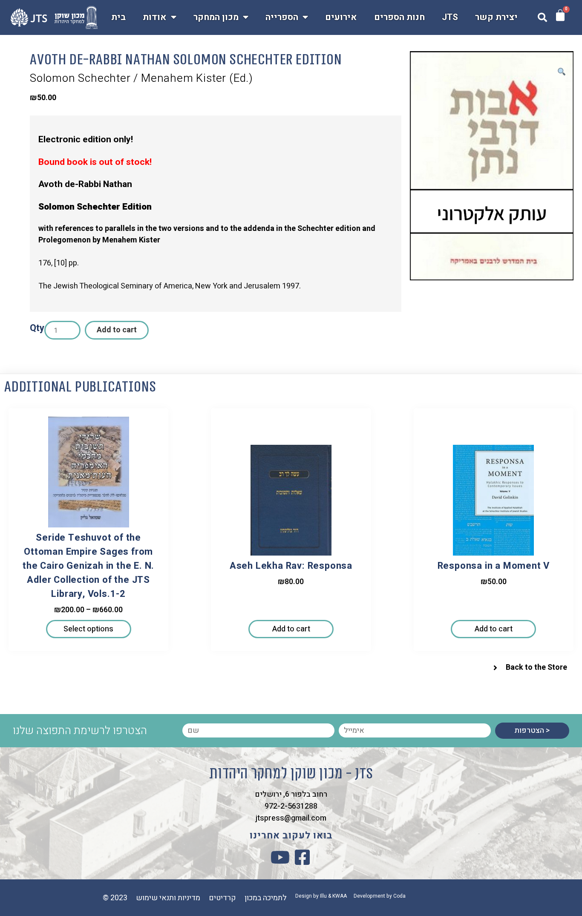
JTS (450, 17)
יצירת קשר (496, 17)
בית (118, 17)
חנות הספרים (399, 17)
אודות (155, 17)
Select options (88, 629)
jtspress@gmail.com (291, 818)
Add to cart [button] (291, 629)
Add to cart (117, 330)
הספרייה (281, 17)
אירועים (341, 17)
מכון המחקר (216, 17)
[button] (542, 17)
